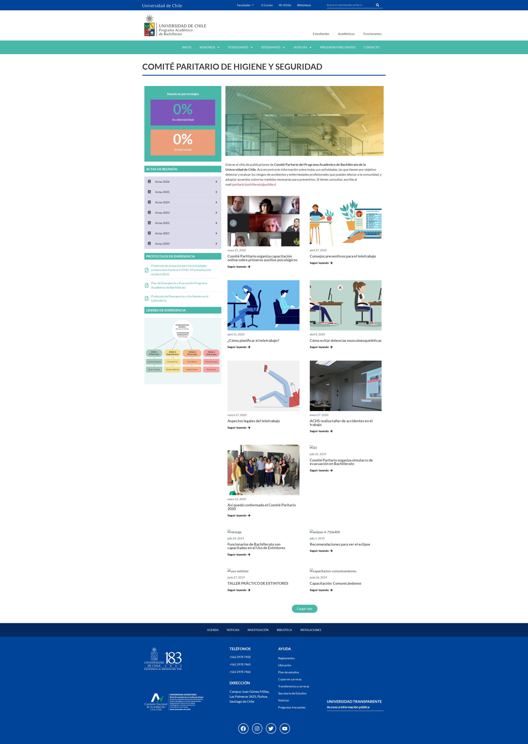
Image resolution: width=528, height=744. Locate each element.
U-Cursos (267, 5)
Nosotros (207, 47)
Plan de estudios (288, 672)
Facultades (243, 5)
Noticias (300, 47)
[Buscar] (377, 5)
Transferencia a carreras (293, 686)
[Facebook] (243, 728)
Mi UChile (285, 5)
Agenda (213, 630)
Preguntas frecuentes (337, 47)
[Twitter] (271, 728)
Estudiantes (321, 34)
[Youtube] (285, 728)
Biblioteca (284, 630)
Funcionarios (372, 34)
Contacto (372, 47)
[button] (304, 609)
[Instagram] (257, 728)
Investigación (258, 630)
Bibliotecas (304, 5)
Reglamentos (286, 658)
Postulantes (238, 47)
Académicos (346, 34)
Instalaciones (310, 630)
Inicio (186, 47)
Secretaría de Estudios (292, 693)
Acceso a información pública (348, 707)
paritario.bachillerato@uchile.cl (254, 184)
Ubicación (284, 665)
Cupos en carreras (290, 679)
